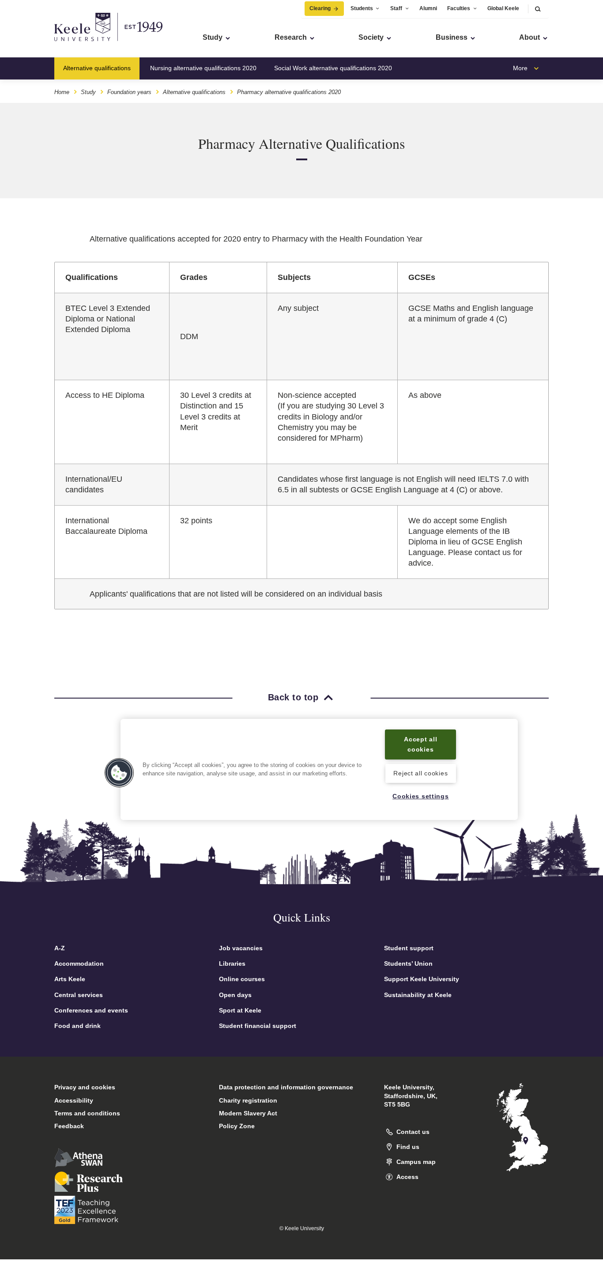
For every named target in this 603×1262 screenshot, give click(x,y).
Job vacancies (241, 948)
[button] (537, 8)
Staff (396, 8)
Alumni (428, 8)
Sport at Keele (240, 1010)
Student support (408, 948)
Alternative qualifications (97, 68)
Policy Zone (237, 1126)
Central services (78, 994)
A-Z (59, 948)
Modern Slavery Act (248, 1113)
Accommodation (79, 963)
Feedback (69, 1126)
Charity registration (248, 1100)
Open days (235, 994)
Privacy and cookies (84, 1087)
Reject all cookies (420, 773)
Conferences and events (91, 1010)
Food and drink (77, 1025)
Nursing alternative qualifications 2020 (203, 68)
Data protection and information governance (286, 1087)
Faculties (458, 8)
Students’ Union (408, 963)
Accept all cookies (420, 744)
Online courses (242, 978)
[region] (319, 769)
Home (61, 92)
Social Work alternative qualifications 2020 (333, 68)
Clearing (320, 8)
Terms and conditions (87, 1113)
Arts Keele (69, 978)
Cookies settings (420, 796)
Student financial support (257, 1025)
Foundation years (129, 92)
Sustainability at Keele (418, 994)
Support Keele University (421, 978)
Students (361, 8)
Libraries (232, 963)
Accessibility (73, 1100)
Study (88, 92)
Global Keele (503, 8)
